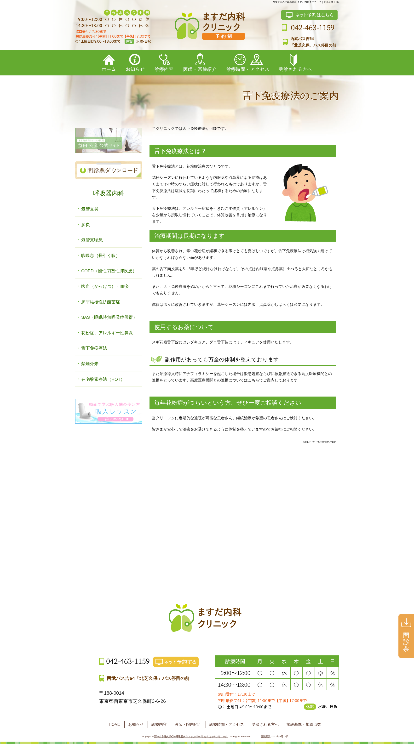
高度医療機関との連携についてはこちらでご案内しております (244, 380)
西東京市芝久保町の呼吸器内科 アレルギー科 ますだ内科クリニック (191, 736)
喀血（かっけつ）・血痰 (105, 286)
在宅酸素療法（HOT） (103, 379)
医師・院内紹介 (188, 724)
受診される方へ (265, 724)
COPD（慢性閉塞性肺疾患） (109, 270)
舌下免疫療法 (94, 348)
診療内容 (159, 724)
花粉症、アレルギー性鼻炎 (107, 332)
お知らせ (136, 724)
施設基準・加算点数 (304, 724)
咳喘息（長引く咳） (100, 255)
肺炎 (85, 224)
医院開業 (265, 736)
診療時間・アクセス (226, 724)
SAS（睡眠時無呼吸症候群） (109, 317)
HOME (114, 724)
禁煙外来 (89, 363)
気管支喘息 (92, 240)
